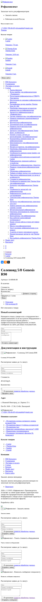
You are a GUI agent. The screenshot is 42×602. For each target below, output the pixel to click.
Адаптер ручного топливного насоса (24, 232)
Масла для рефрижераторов (20, 226)
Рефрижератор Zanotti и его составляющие (20, 194)
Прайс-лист (9, 240)
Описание (9, 302)
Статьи (8, 88)
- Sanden (8, 448)
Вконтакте (9, 487)
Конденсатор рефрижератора (21, 122)
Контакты (9, 242)
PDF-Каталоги (10, 82)
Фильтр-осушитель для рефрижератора (25, 147)
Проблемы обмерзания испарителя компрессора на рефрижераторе (23, 109)
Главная (8, 252)
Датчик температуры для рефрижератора (25, 116)
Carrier (7, 256)
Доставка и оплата (12, 86)
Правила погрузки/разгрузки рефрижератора (21, 127)
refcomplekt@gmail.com (24, 28)
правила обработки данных (24, 391)
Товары (4, 30)
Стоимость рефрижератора (20, 179)
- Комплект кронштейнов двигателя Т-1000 (22, 429)
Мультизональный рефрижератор (22, 210)
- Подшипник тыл (12, 427)
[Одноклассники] (5, 262)
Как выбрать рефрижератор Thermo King (25, 238)
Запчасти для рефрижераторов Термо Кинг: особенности (24, 132)
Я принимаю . (19, 391)
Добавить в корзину (29, 293)
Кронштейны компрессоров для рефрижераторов (22, 140)
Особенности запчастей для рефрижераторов (20, 190)
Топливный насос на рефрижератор (23, 124)
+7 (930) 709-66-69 (8, 28)
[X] (8, 262)
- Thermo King (10, 446)
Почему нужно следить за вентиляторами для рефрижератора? (24, 136)
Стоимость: (5, 287)
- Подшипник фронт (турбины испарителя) (21, 425)
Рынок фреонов (16, 90)
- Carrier (8, 444)
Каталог (8, 254)
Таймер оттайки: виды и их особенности (25, 173)
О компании (10, 84)
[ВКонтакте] (2, 262)
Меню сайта (6, 78)
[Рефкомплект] (7, 2)
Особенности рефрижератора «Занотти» (25, 165)
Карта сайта (9, 473)
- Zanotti (8, 450)
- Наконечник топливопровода (17, 431)
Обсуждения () (11, 304)
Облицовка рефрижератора (20, 171)
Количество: (5, 291)
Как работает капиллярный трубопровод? (20, 219)
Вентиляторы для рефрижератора (22, 216)
